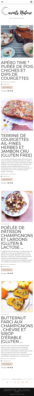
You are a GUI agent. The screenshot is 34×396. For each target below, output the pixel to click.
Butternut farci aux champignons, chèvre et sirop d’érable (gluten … (17, 330)
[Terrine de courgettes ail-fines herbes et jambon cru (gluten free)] (17, 114)
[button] (32, 2)
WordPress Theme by (17, 394)
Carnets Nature (12, 389)
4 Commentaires (6, 360)
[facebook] (15, 382)
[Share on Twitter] (10, 91)
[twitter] (7, 382)
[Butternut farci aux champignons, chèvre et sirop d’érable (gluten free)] (17, 297)
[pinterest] (19, 382)
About (19, 389)
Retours (17, 391)
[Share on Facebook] (8, 91)
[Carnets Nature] (17, 9)
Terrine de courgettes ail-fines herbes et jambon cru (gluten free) (16, 145)
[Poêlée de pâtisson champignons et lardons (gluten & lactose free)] (17, 206)
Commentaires (6, 84)
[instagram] (11, 382)
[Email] (27, 382)
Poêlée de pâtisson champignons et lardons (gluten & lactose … (17, 237)
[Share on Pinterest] (12, 91)
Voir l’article (7, 87)
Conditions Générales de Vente (21, 390)
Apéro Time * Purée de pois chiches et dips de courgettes (17, 70)
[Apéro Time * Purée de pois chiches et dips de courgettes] (17, 41)
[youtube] (23, 382)
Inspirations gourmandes (9, 82)
